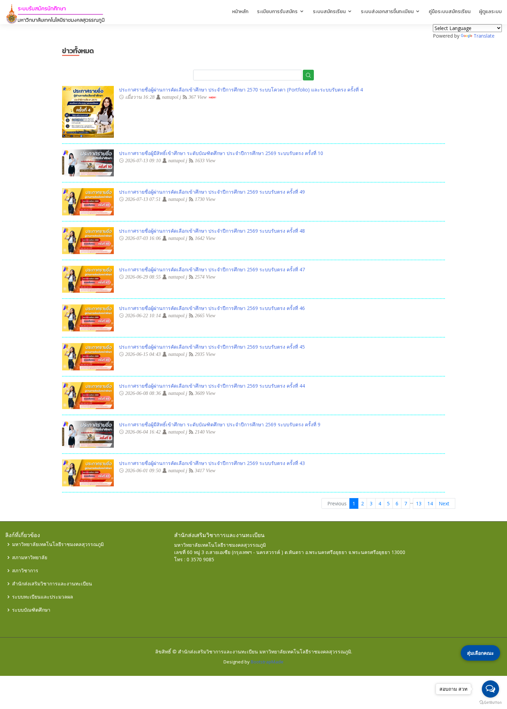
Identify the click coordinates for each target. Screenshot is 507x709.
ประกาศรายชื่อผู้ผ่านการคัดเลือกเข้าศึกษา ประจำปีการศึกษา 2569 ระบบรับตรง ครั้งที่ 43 (212, 463)
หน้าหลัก (240, 11)
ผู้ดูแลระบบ (490, 11)
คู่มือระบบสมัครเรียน (449, 11)
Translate (484, 35)
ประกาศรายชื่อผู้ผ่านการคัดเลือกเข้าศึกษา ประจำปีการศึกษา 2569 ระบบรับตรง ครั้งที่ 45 (212, 346)
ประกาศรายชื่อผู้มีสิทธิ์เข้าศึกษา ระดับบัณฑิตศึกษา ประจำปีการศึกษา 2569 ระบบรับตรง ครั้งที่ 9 (219, 424)
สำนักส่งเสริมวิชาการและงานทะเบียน (52, 583)
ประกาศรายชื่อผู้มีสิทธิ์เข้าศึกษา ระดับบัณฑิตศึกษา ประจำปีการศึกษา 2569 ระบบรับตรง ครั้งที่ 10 (221, 153)
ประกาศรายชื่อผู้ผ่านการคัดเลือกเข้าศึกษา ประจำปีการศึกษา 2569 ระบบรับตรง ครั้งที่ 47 (212, 269)
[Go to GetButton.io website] (490, 702)
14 (430, 503)
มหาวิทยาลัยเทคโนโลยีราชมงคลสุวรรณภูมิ (58, 544)
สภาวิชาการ (25, 570)
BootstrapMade (267, 662)
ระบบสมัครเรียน (329, 11)
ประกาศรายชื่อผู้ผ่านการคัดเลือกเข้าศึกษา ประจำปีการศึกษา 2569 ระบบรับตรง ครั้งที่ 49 (212, 191)
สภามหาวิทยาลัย (29, 557)
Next (445, 503)
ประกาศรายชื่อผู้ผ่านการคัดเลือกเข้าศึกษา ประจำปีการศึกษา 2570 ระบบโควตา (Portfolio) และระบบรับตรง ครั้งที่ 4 (241, 89)
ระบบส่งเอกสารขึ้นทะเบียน (387, 11)
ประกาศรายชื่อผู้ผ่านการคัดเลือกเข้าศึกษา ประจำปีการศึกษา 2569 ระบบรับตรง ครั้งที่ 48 (212, 230)
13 (418, 503)
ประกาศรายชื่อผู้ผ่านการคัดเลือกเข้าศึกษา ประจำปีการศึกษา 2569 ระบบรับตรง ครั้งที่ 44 (212, 385)
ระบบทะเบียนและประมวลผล (42, 596)
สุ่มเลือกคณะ (480, 653)
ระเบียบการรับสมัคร (277, 11)
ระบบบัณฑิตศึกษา (31, 610)
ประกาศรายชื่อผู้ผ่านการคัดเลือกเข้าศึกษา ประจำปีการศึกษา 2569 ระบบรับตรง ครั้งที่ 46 (212, 308)
